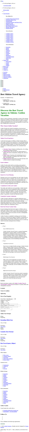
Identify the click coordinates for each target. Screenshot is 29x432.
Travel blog (5, 67)
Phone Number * (4, 305)
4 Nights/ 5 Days (9, 36)
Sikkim (7, 48)
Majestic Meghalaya (10, 27)
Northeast (8, 53)
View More (3, 326)
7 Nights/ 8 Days (9, 39)
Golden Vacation (7, 426)
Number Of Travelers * (5, 300)
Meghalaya (8, 55)
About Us (5, 68)
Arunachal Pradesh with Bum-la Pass (14, 22)
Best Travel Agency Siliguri (8, 343)
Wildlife (7, 65)
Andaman (8, 50)
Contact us (5, 366)
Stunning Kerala (9, 28)
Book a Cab (5, 66)
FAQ (4, 367)
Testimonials (6, 365)
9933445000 (6, 411)
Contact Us (5, 69)
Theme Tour (5, 60)
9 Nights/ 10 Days (10, 42)
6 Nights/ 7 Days (9, 38)
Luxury (7, 62)
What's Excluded (6, 75)
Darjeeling (8, 47)
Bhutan (7, 49)
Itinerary (5, 73)
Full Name (3, 304)
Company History (7, 356)
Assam (7, 54)
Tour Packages (6, 13)
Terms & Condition (7, 77)
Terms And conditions (8, 358)
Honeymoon (8, 61)
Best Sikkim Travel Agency (12, 26)
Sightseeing (5, 78)
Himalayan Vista (9, 23)
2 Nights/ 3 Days (9, 33)
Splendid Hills (9, 21)
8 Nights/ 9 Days (9, 40)
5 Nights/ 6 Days (9, 37)
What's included (6, 74)
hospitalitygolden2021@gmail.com (10, 410)
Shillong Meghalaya (10, 24)
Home (4, 88)
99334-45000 (6, 10)
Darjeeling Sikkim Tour (11, 20)
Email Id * (3, 306)
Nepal (7, 59)
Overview (5, 72)
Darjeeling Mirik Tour (7, 320)
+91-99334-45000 (7, 5)
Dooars (7, 52)
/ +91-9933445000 (13, 411)
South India (8, 58)
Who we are (5, 355)
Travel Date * (3, 298)
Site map (5, 368)
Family (7, 63)
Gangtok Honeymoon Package (12, 18)
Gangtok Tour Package (7, 331)
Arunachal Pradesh (10, 56)
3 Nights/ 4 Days (9, 34)
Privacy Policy (6, 359)
